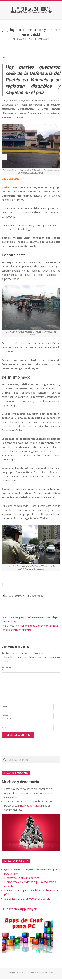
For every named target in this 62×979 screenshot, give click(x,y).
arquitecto (10, 793)
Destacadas (43, 39)
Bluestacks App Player (19, 909)
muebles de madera (30, 805)
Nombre (5, 708)
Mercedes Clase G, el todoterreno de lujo (27, 898)
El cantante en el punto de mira (21, 877)
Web (4, 727)
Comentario (6, 668)
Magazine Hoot (28, 972)
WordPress (48, 972)
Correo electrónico (6, 718)
